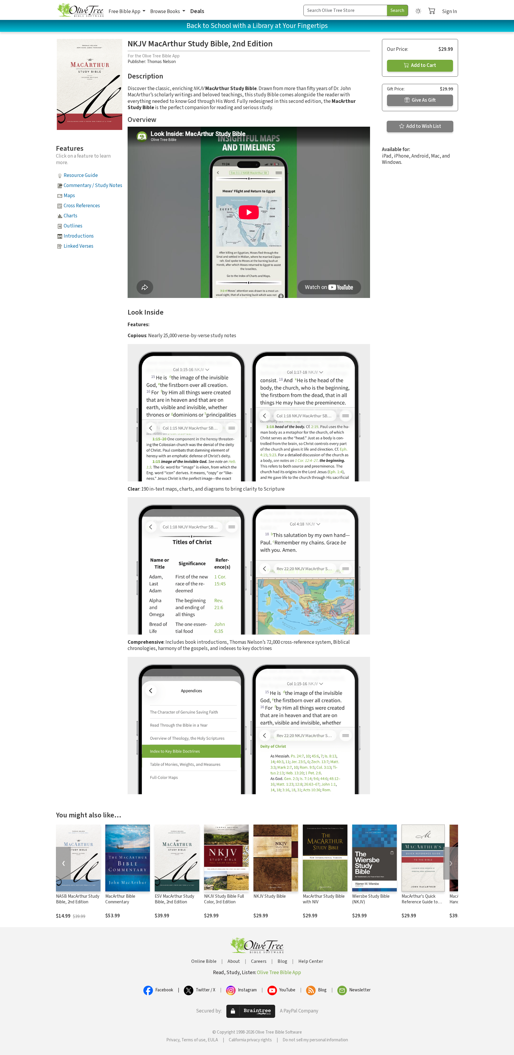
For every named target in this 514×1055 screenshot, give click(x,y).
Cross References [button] (82, 205)
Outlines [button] (73, 226)
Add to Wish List (423, 126)
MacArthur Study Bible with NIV (324, 899)
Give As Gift (423, 100)
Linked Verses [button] (78, 246)
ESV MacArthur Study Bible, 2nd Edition (174, 899)
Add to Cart (423, 65)
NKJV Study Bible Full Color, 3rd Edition (224, 899)
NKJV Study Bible (269, 896)
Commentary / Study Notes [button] (93, 185)
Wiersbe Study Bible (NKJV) (371, 899)
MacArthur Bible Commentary (120, 899)
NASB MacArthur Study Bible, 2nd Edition (77, 899)
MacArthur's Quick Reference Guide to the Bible (420, 902)
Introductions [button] (79, 236)
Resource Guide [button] (81, 175)
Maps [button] (69, 195)
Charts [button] (70, 215)
